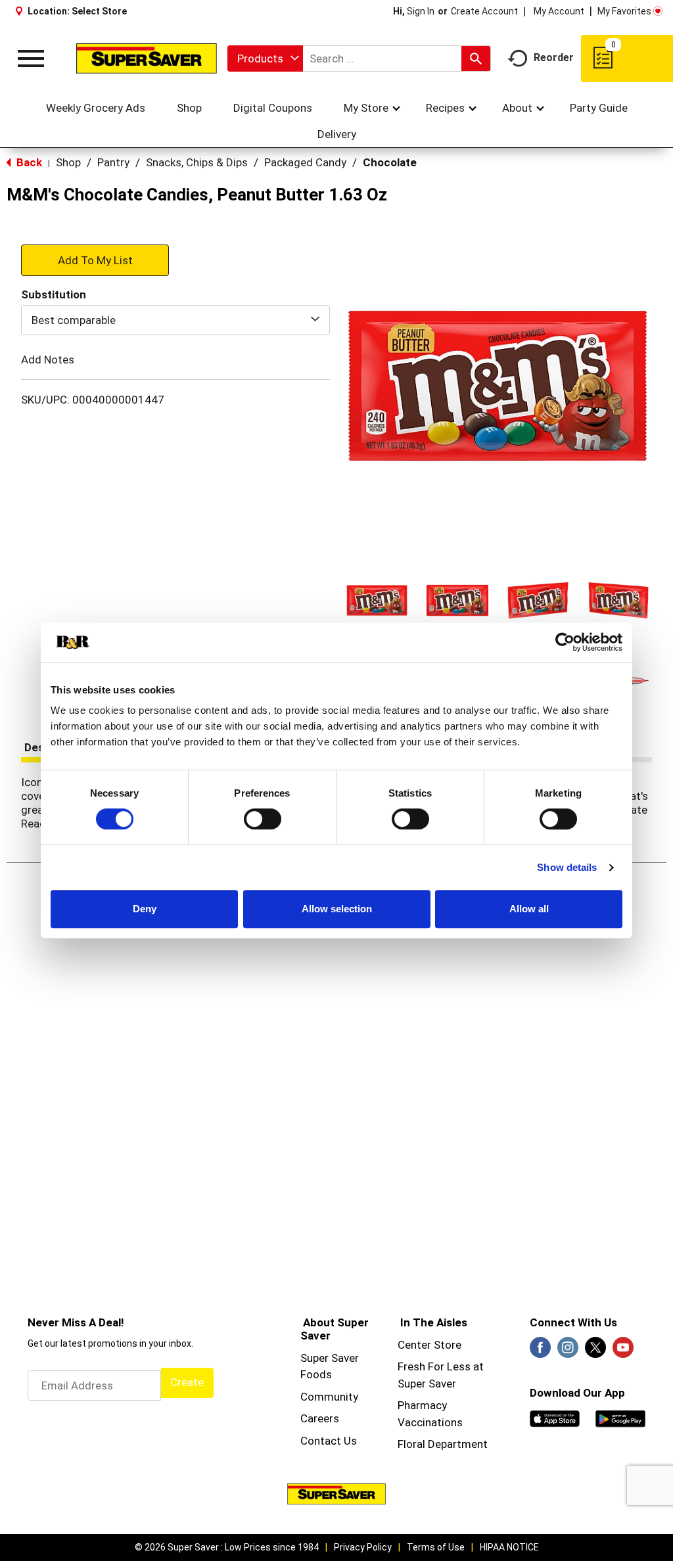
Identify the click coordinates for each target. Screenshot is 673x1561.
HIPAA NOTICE (509, 1547)
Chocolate (390, 162)
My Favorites (624, 11)
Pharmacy (422, 1405)
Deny (144, 908)
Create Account (484, 11)
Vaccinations (430, 1422)
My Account (559, 11)
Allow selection (337, 908)
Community (329, 1396)
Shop (68, 162)
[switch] (262, 818)
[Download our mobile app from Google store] (620, 1417)
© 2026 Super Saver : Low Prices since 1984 (227, 1547)
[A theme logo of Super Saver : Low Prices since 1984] (146, 58)
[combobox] (265, 58)
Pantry (113, 162)
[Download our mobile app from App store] (555, 1417)
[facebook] (540, 1351)
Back (28, 162)
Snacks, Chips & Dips (197, 162)
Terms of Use (436, 1547)
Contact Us (328, 1440)
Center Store (429, 1344)
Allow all (529, 908)
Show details (567, 867)
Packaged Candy (305, 162)
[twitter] (595, 1351)
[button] (377, 600)
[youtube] (623, 1351)
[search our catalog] (475, 58)
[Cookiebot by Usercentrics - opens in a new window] (564, 642)
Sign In (420, 11)
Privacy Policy (363, 1547)
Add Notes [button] (47, 359)
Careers (319, 1418)
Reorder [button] (554, 57)
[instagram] (567, 1351)
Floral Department (443, 1444)
